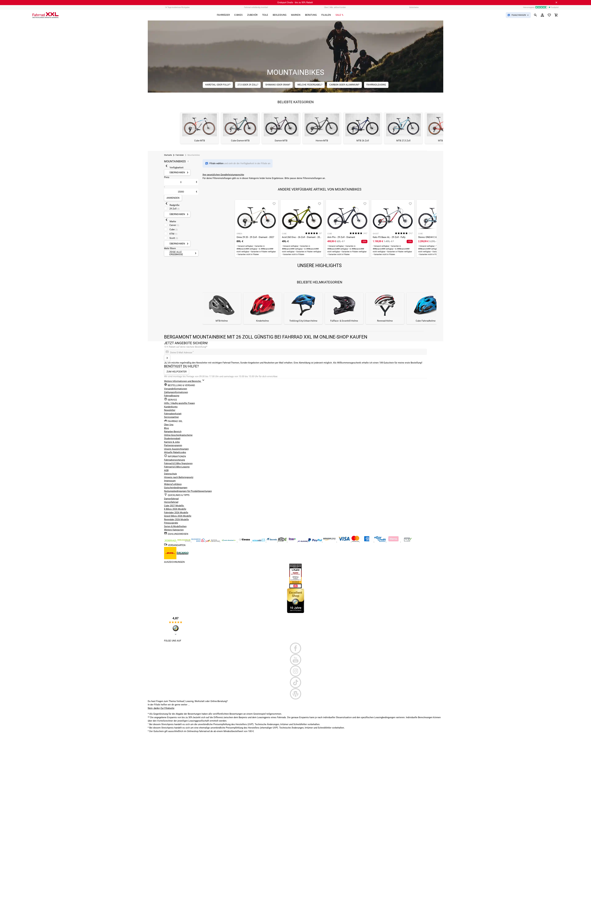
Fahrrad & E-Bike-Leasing (176, 466)
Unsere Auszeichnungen (176, 449)
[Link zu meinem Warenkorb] (556, 15)
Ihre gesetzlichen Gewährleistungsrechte (223, 174)
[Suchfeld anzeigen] (535, 15)
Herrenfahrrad (171, 502)
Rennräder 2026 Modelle (176, 519)
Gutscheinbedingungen (175, 487)
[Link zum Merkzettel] (549, 15)
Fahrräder (180, 155)
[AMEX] (367, 541)
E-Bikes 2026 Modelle (175, 509)
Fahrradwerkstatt (172, 413)
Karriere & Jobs (172, 442)
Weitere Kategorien (174, 529)
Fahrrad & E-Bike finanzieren (178, 463)
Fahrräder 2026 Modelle (176, 512)
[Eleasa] (244, 541)
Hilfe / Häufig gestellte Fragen (179, 403)
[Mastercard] (356, 541)
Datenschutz (170, 473)
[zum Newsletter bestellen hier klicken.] (167, 358)
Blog (166, 428)
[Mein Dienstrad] (228, 541)
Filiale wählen (216, 163)
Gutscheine (413, 7)
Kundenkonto (171, 406)
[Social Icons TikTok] (295, 682)
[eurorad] (303, 541)
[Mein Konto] (542, 15)
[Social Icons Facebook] (295, 648)
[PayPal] (315, 541)
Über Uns (168, 424)
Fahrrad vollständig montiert (256, 7)
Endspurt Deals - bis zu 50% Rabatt (295, 2)
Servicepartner (171, 417)
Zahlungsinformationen (176, 392)
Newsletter (169, 410)
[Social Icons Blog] (295, 694)
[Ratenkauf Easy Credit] (393, 541)
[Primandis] (259, 541)
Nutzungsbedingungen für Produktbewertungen (188, 491)
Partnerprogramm (173, 445)
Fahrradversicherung (174, 459)
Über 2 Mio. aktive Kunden (335, 7)
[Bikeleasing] (184, 541)
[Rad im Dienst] (272, 541)
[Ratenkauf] (380, 541)
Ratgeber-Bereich (172, 431)
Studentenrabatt (172, 438)
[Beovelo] (282, 541)
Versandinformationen (175, 388)
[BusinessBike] (198, 541)
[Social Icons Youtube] (295, 659)
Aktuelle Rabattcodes (175, 452)
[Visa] (344, 541)
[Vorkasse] (408, 541)
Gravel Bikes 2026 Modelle (177, 516)
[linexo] (292, 541)
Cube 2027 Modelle (174, 505)
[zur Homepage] (45, 15)
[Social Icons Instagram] (295, 671)
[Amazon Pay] (330, 541)
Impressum (170, 480)
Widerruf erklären (173, 484)
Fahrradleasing (171, 395)
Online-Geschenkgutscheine (178, 435)
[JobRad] (170, 541)
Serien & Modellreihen (175, 526)
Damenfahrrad (171, 498)
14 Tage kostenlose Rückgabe (177, 7)
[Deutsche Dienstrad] (213, 541)
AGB (166, 470)
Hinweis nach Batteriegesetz (178, 477)
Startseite (168, 155)
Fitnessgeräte (171, 522)
